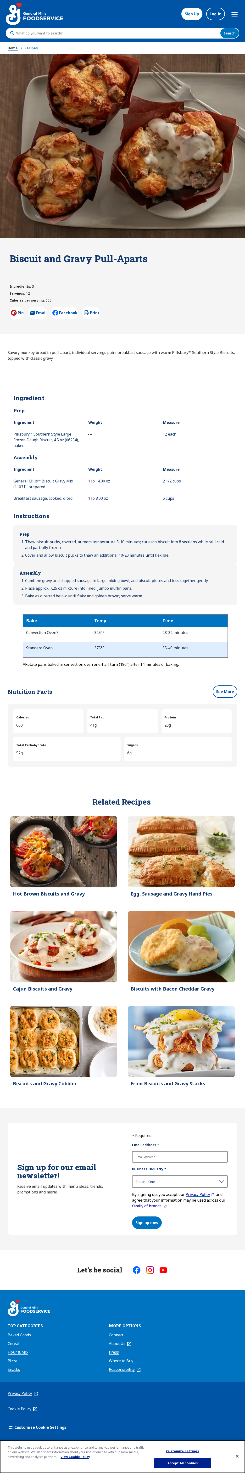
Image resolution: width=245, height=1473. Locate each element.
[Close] (237, 1456)
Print (95, 312)
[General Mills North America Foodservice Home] (34, 14)
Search (229, 33)
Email (41, 314)
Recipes (31, 48)
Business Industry (149, 1169)
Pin (21, 312)
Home (13, 48)
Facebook (68, 312)
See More (225, 691)
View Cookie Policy (75, 1457)
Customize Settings (182, 1451)
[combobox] (117, 33)
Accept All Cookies (182, 1463)
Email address (145, 1145)
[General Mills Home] (29, 1308)
